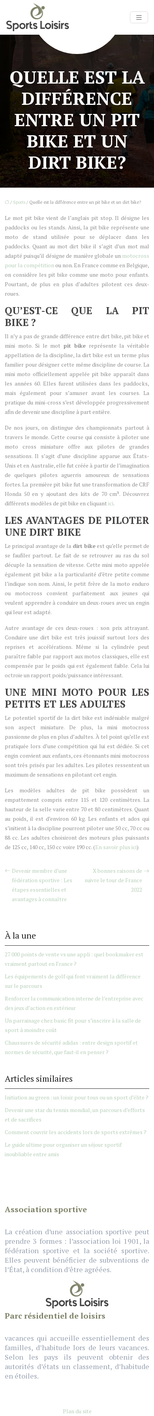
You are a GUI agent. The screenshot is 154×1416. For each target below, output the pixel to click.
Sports (19, 202)
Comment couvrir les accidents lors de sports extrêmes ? (75, 1132)
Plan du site (77, 1411)
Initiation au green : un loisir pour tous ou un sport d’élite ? (76, 1097)
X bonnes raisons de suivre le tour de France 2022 (113, 880)
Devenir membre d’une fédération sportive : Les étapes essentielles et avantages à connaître (42, 885)
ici (110, 503)
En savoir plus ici (116, 847)
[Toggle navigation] (139, 17)
